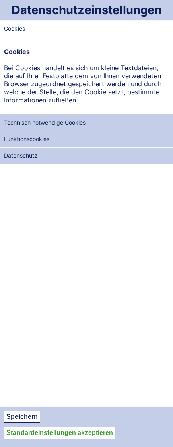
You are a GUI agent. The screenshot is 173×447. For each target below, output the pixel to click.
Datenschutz (20, 155)
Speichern (22, 416)
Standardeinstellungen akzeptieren (59, 432)
